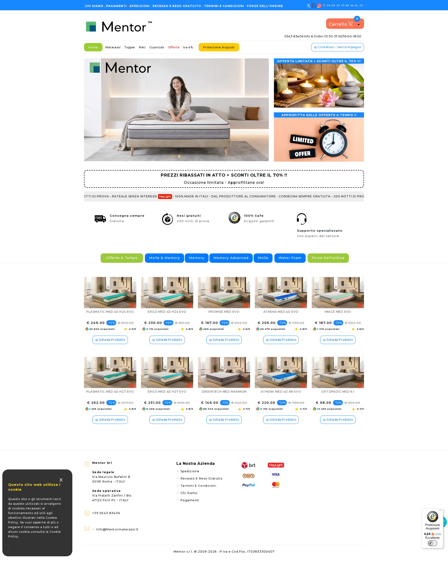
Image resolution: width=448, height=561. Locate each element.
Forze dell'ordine (265, 6)
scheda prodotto (112, 339)
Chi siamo (94, 6)
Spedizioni (140, 6)
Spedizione (190, 471)
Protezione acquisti (219, 47)
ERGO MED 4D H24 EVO (167, 311)
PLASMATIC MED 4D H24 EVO (110, 311)
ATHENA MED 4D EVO (281, 311)
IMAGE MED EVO (338, 311)
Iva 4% (188, 47)
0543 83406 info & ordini (322, 36)
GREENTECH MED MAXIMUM (224, 391)
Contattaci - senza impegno (339, 47)
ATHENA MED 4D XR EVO (281, 391)
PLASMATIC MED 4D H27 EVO (110, 391)
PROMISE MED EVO (224, 311)
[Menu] (440, 511)
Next (261, 109)
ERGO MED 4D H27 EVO (167, 391)
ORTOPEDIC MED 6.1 (337, 391)
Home (93, 47)
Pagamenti (116, 6)
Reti (142, 47)
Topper (129, 47)
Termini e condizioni (224, 6)
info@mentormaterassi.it (117, 529)
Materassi (112, 47)
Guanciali (156, 47)
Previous (91, 109)
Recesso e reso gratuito (177, 6)
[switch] (432, 543)
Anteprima (131, 274)
